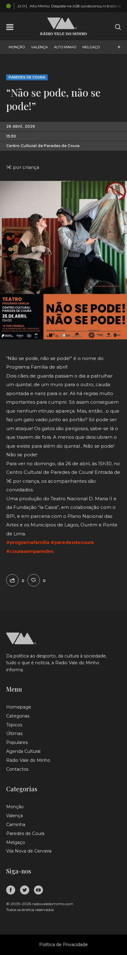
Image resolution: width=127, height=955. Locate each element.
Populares (17, 742)
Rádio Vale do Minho (28, 760)
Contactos (17, 769)
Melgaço (91, 47)
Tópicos (14, 725)
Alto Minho (65, 47)
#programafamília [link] (27, 542)
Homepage (18, 707)
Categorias (17, 716)
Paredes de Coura (27, 77)
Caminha (15, 824)
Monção (17, 47)
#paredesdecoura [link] (72, 542)
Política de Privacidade (63, 944)
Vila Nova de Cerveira (28, 851)
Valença (39, 47)
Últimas (14, 733)
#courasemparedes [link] (29, 551)
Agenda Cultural (23, 751)
